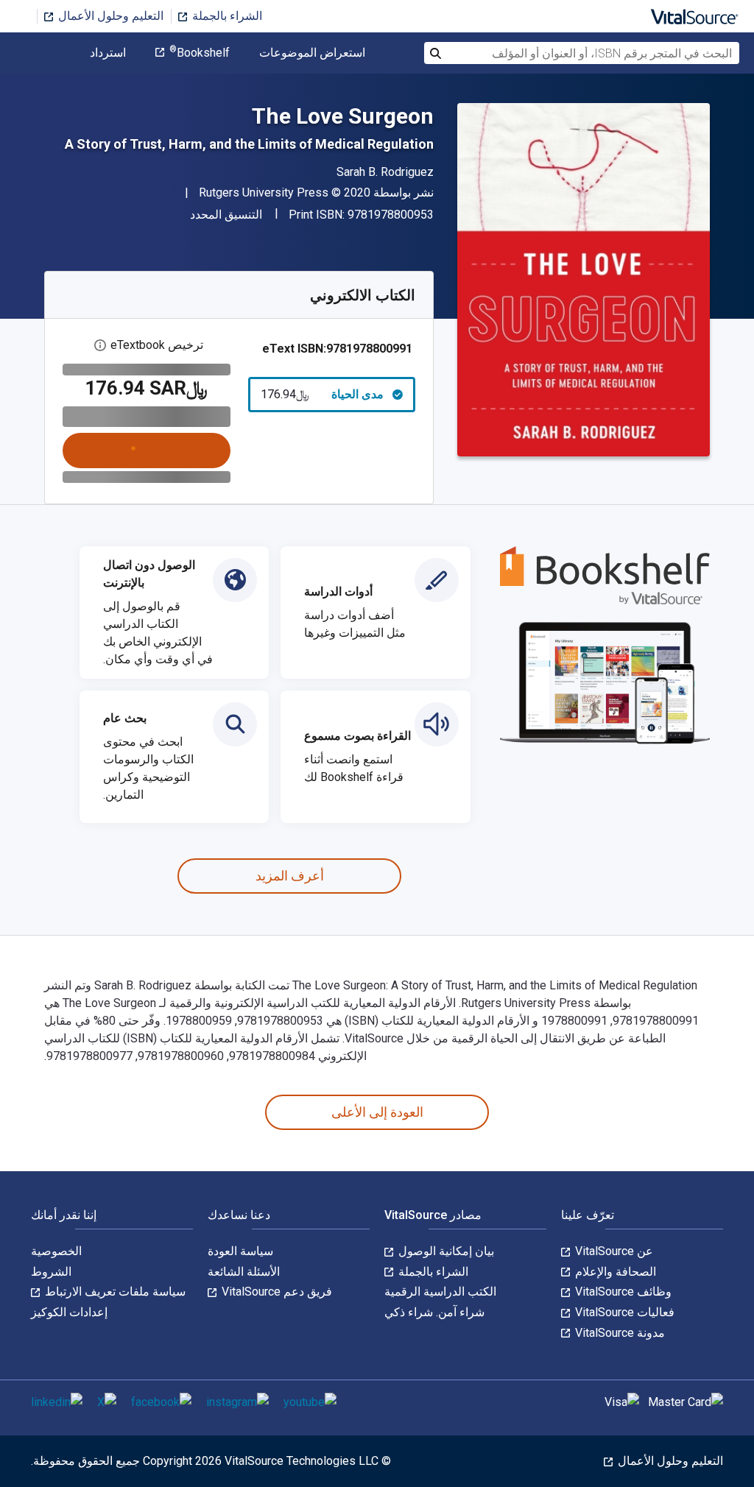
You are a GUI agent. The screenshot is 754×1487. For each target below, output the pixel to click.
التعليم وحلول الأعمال (109, 16)
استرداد (108, 53)
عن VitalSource (612, 1251)
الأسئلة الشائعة (244, 1272)
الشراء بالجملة (225, 16)
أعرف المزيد (290, 875)
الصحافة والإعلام (614, 1272)
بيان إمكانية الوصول (444, 1251)
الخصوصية (56, 1251)
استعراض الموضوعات (312, 53)
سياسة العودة (240, 1251)
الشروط (51, 1272)
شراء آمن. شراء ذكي (434, 1312)
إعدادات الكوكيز (69, 1312)
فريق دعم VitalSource (275, 1292)
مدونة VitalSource (618, 1333)
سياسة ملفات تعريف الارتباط (114, 1292)
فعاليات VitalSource (623, 1312)
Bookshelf (199, 53)
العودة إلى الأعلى (377, 1112)
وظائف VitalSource (622, 1292)
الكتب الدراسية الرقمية (440, 1292)
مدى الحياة (322, 394)
